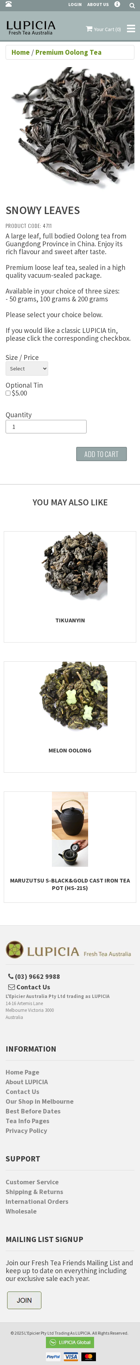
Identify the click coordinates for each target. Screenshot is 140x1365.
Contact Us (22, 1092)
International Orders (37, 1201)
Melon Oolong (70, 750)
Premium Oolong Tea (68, 52)
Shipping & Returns (34, 1192)
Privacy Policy (26, 1131)
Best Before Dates (33, 1111)
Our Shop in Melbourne (40, 1101)
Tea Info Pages (27, 1121)
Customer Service (32, 1182)
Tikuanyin (70, 620)
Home (21, 52)
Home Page (22, 1072)
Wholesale (21, 1211)
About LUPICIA (27, 1082)
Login (75, 4)
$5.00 (18, 393)
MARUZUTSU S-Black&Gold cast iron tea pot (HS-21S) (70, 884)
